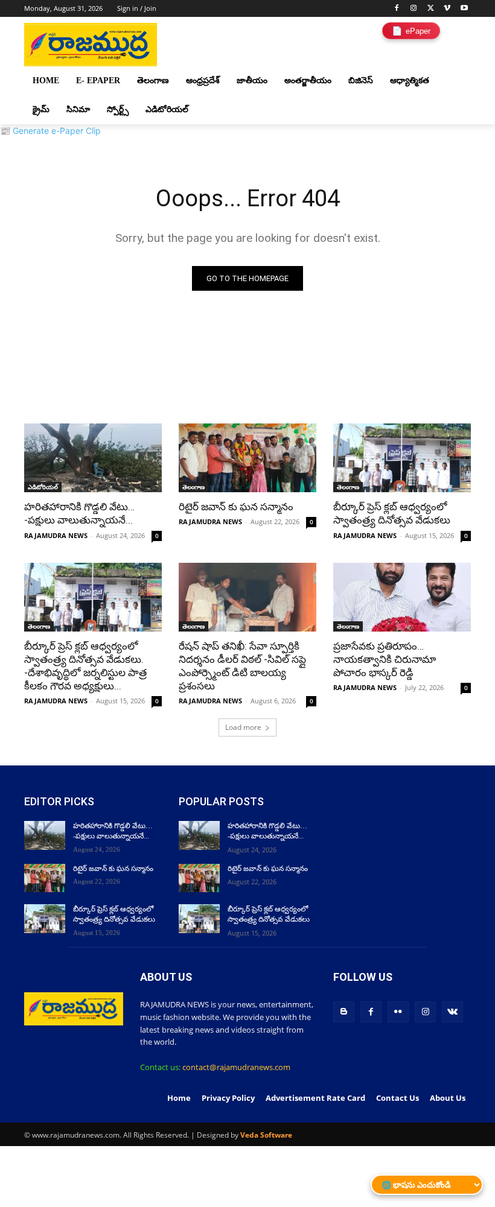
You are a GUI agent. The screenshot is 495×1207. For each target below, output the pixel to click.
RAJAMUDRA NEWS (56, 535)
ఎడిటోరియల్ (43, 487)
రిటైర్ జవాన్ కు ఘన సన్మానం (236, 507)
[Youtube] (464, 9)
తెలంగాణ (193, 487)
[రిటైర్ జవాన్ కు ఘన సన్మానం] (247, 457)
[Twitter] (431, 9)
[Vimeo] (447, 9)
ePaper (411, 31)
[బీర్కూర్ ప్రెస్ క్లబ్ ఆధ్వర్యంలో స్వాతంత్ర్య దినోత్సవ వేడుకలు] (402, 457)
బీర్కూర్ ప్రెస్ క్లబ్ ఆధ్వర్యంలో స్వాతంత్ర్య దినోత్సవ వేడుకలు (391, 513)
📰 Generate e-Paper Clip (50, 130)
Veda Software (266, 1135)
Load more (243, 727)
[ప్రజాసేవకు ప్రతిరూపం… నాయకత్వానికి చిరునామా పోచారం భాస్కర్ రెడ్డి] (402, 597)
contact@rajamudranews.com (236, 1067)
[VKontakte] (452, 1011)
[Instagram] (414, 9)
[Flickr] (398, 1011)
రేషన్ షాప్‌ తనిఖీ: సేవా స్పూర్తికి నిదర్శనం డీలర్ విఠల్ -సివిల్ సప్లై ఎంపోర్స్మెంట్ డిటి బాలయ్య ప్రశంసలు (242, 666)
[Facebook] (397, 9)
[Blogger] (343, 1011)
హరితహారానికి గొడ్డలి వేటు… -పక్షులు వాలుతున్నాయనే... (79, 513)
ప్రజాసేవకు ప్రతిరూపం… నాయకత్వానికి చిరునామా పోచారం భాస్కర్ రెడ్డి (384, 659)
